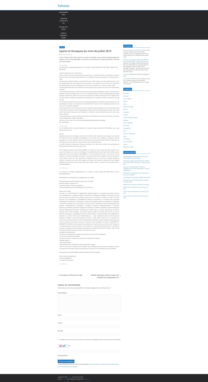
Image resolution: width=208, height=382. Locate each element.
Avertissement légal (63, 13)
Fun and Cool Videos (63, 28)
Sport (124, 136)
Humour (125, 109)
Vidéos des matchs (128, 147)
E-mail (60, 323)
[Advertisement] (109, 25)
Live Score (126, 74)
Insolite (125, 115)
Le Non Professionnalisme (130, 117)
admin (70, 54)
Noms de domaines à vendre (63, 35)
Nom (60, 315)
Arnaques (62, 47)
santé (124, 131)
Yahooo (63, 5)
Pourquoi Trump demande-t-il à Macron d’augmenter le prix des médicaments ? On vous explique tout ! (136, 168)
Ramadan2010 (127, 128)
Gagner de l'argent (128, 107)
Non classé (126, 125)
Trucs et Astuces (127, 141)
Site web (60, 331)
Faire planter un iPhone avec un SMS (71, 275)
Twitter (125, 144)
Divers (125, 104)
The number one (127, 78)
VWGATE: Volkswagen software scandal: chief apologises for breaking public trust (105, 276)
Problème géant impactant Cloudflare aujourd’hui (136, 177)
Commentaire (62, 293)
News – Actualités (128, 123)
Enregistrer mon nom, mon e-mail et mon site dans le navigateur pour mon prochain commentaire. (90, 339)
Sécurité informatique (129, 133)
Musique (125, 120)
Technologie (126, 139)
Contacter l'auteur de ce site (63, 21)
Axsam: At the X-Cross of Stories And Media (135, 50)
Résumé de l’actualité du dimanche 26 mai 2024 (136, 184)
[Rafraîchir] (70, 345)
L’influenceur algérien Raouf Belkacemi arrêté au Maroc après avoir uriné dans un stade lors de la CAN (136, 162)
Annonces (126, 93)
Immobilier (126, 112)
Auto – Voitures (127, 98)
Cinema (125, 101)
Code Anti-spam (63, 355)
